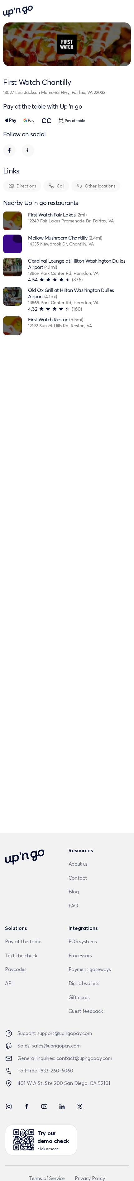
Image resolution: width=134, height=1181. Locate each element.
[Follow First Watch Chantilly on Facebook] (9, 150)
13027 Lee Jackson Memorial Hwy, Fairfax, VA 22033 (54, 92)
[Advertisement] (67, 605)
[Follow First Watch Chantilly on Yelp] (28, 150)
